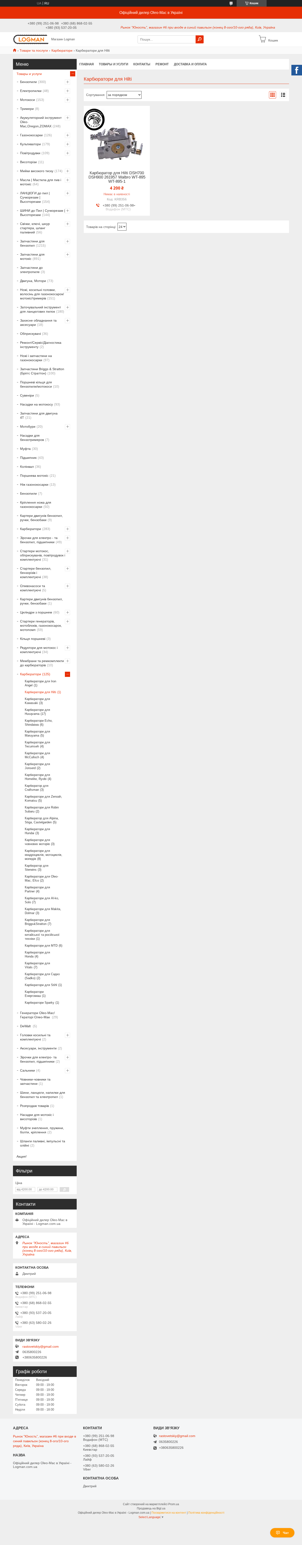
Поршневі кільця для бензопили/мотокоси (36, 384)
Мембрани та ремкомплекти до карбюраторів (42, 663)
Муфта (25, 449)
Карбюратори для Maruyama (37, 733)
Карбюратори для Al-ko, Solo (42, 900)
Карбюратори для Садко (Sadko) (42, 976)
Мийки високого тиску (36, 171)
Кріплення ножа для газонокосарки (35, 505)
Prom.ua (173, 1504)
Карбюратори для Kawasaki (37, 701)
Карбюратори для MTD (41, 945)
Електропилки (31, 91)
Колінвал (27, 466)
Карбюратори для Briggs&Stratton (37, 922)
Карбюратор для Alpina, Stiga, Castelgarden (42, 820)
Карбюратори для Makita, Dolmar (43, 911)
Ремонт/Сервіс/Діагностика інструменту (40, 345)
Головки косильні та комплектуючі (35, 1037)
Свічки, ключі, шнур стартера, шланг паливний (35, 228)
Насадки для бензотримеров (32, 438)
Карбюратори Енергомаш (34, 994)
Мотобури (27, 426)
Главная (86, 64)
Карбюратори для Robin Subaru (42, 809)
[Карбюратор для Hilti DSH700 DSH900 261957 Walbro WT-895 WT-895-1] (117, 135)
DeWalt (26, 1026)
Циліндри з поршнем (36, 612)
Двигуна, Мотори (33, 281)
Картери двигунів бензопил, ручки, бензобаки (41, 518)
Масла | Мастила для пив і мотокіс (40, 182)
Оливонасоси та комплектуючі (32, 588)
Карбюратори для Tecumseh (37, 744)
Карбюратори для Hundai (37, 831)
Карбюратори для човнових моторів (37, 842)
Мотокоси (27, 100)
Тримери (27, 109)
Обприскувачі (30, 334)
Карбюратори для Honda (37, 954)
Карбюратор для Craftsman (36, 787)
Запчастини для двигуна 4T (39, 415)
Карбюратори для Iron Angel (40, 683)
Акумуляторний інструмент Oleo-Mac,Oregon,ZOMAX (41, 122)
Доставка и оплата (190, 64)
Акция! (22, 1156)
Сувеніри (27, 395)
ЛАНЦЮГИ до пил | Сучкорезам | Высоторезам (35, 197)
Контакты (141, 64)
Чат (286, 1533)
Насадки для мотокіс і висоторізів (37, 1117)
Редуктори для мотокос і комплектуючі (39, 650)
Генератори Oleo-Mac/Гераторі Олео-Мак (37, 1015)
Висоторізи (28, 162)
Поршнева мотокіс (34, 475)
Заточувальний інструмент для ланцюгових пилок (40, 309)
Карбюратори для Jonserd (37, 766)
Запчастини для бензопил (32, 243)
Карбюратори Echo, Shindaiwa (39, 722)
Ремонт (162, 64)
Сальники (27, 1070)
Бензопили (28, 82)
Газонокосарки (31, 135)
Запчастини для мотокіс (32, 257)
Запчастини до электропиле (31, 270)
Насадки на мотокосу (36, 404)
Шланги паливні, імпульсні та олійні (42, 1143)
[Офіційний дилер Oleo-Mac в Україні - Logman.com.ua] (30, 39)
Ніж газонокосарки (34, 484)
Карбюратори (61, 50)
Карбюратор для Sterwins (36, 867)
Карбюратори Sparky (39, 1002)
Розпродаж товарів (34, 1106)
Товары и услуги (113, 64)
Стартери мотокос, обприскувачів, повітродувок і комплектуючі (42, 555)
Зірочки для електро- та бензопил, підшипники (38, 1059)
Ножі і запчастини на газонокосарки (36, 358)
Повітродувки (30, 153)
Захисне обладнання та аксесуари (38, 323)
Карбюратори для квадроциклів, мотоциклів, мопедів (43, 855)
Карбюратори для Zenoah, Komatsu (43, 798)
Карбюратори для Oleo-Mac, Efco (41, 878)
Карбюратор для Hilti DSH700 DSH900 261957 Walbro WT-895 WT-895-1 (116, 177)
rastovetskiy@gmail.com (40, 1346)
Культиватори (30, 144)
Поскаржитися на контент (168, 1512)
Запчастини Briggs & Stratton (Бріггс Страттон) (42, 371)
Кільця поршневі (32, 639)
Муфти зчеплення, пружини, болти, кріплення (42, 1130)
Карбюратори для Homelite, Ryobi (37, 777)
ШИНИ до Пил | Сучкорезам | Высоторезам (42, 213)
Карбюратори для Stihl (41, 985)
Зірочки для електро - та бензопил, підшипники (39, 540)
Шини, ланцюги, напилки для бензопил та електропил (42, 1095)
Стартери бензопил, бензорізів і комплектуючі (35, 573)
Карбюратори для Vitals (37, 965)
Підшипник (28, 458)
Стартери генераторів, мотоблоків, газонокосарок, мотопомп (41, 625)
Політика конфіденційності (206, 1512)
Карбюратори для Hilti (40, 692)
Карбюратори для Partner (37, 889)
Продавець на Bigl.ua (151, 1508)
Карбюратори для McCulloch (37, 755)
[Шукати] (200, 39)
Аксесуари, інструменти (38, 1048)
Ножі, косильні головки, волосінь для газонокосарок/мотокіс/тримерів (42, 294)
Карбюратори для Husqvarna (37, 712)
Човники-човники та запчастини (35, 1081)
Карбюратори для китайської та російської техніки (42, 934)
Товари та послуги (34, 50)
